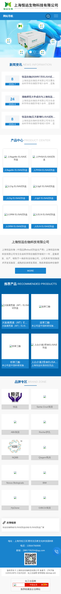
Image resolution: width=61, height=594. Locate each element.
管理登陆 (41, 573)
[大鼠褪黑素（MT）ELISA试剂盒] (15, 307)
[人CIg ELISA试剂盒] (16, 186)
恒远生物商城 (8, 527)
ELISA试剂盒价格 (21, 527)
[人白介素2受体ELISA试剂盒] (44, 346)
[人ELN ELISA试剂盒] (44, 214)
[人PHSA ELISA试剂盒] (44, 158)
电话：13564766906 (30, 545)
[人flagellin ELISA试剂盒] (16, 158)
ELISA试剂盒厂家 (37, 527)
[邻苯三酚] (15, 346)
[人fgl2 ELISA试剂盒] (44, 186)
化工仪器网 (32, 573)
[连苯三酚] (44, 307)
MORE (30, 270)
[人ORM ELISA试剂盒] (16, 214)
